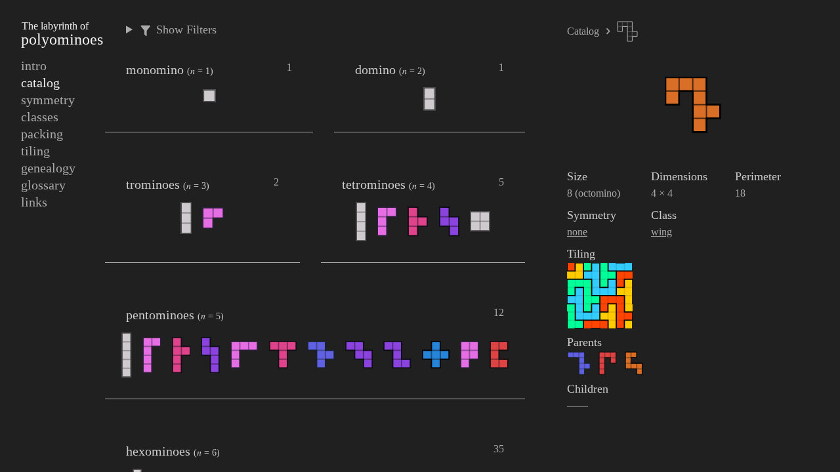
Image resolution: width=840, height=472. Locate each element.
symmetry (48, 99)
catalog (40, 82)
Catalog (583, 31)
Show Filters (185, 29)
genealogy (48, 168)
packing (42, 134)
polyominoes (62, 34)
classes (39, 116)
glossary (43, 185)
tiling (35, 151)
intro (34, 65)
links (34, 202)
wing (661, 231)
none (577, 231)
